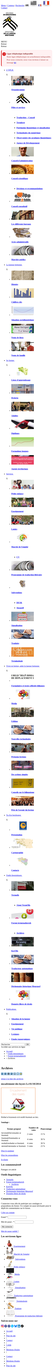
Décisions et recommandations (29, 188)
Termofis (15, 895)
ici (15, 63)
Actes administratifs (20, 242)
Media (14, 703)
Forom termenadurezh (21, 923)
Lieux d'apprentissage (20, 380)
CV (18, 557)
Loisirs (14, 529)
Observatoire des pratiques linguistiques (33, 138)
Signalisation (16, 625)
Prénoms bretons (18, 757)
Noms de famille (18, 355)
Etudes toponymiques (20, 1039)
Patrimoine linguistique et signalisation (33, 128)
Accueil (9, 1051)
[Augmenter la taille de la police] (5, 1074)
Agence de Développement (27, 143)
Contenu (10, 5)
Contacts (15, 870)
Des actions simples (19, 774)
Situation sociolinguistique (22, 320)
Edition (14, 721)
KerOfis (14, 951)
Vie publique (16, 1029)
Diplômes (15, 433)
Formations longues (19, 451)
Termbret (20, 122)
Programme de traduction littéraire (26, 575)
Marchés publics (18, 259)
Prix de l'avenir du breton (22, 810)
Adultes (14, 416)
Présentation (16, 835)
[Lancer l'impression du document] (14, 1074)
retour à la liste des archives (12, 1079)
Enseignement (17, 511)
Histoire (14, 284)
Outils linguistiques (15, 1054)
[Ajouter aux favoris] (21, 1074)
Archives (20, 933)
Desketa (14, 398)
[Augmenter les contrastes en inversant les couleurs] (8, 1074)
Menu (3, 5)
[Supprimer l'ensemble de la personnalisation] (11, 1074)
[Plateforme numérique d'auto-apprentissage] (22, 393)
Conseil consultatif (19, 206)
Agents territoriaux (19, 469)
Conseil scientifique (19, 178)
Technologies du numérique (28, 133)
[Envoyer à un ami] (18, 1074)
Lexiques (15, 1034)
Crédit (8, 1345)
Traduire (15, 643)
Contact (4, 8)
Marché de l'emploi (19, 547)
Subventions (16, 592)
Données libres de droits (21, 1004)
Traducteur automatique (22, 968)
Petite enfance (17, 494)
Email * (4, 1217)
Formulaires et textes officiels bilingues (28, 686)
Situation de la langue (20, 1019)
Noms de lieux (17, 337)
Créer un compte (8, 1212)
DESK (19, 603)
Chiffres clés (16, 302)
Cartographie (17, 853)
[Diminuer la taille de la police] (2, 1074)
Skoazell (20, 608)
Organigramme (18, 90)
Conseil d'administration (22, 161)
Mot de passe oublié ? (10, 1231)
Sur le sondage (7, 1151)
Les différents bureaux (21, 224)
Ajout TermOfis (23, 905)
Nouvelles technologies (21, 739)
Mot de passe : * (7, 1222)
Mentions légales (13, 1350)
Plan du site (11, 1336)
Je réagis (4, 1160)
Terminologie (17, 661)
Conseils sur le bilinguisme (22, 792)
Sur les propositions (9, 1155)
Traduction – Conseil (25, 117)
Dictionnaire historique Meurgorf (25, 986)
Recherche (20, 5)
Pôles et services (18, 107)
